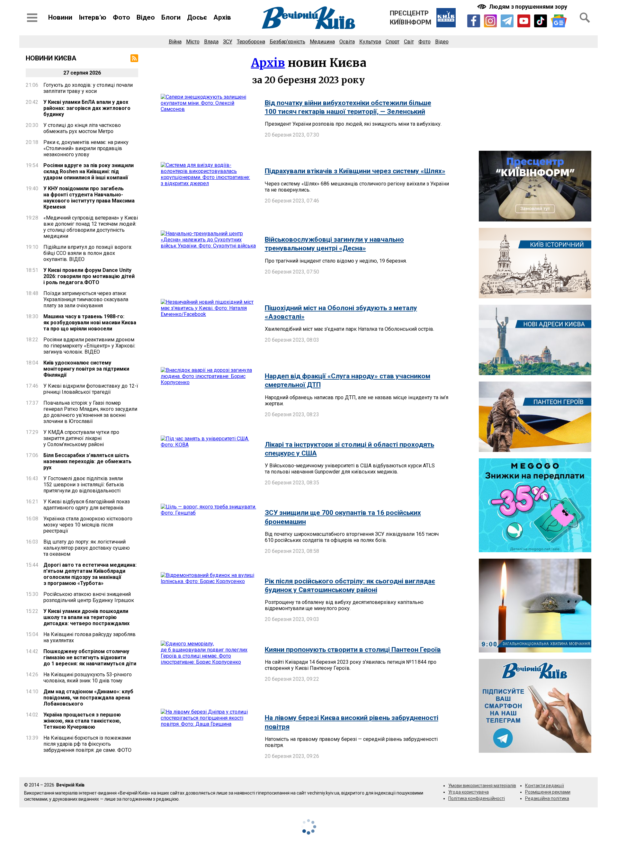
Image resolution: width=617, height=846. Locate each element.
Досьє (197, 17)
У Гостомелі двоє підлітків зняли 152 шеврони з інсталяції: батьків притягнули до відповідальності (83, 484)
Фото (121, 17)
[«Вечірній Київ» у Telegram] (507, 20)
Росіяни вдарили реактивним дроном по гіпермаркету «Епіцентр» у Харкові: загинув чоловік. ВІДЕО (89, 346)
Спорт (392, 42)
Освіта (347, 42)
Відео (146, 17)
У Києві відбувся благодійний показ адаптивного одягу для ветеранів (86, 505)
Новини (60, 17)
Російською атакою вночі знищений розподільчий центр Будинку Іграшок (88, 597)
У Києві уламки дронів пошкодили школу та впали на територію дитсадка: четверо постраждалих (86, 617)
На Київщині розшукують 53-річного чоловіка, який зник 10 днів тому (87, 677)
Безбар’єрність (287, 42)
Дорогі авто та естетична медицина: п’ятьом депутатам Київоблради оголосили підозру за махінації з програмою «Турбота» (90, 574)
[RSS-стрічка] (134, 58)
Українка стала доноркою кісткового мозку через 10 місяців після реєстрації (87, 525)
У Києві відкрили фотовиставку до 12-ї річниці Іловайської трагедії (90, 389)
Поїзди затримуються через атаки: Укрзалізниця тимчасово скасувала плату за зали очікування (85, 299)
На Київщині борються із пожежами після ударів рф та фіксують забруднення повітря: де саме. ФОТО (87, 744)
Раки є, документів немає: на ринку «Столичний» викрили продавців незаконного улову (86, 148)
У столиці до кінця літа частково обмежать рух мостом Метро (82, 128)
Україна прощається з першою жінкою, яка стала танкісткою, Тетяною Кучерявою (82, 721)
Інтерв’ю (92, 17)
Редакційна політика (547, 798)
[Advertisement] (535, 99)
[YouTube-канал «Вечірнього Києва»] (523, 20)
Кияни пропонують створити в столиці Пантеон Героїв (353, 649)
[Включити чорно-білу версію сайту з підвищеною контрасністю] (523, 7)
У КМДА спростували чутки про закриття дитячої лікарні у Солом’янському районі (81, 438)
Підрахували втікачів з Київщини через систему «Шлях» (355, 171)
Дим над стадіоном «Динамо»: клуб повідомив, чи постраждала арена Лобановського (88, 697)
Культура (370, 42)
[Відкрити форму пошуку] (584, 17)
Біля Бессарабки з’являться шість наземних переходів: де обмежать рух (87, 461)
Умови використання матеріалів (482, 785)
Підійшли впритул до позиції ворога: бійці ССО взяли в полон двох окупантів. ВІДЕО (87, 253)
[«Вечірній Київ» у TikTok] (540, 20)
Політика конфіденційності (476, 798)
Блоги (171, 17)
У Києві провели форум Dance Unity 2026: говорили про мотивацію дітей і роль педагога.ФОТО (89, 276)
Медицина (322, 42)
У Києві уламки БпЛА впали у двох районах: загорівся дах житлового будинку (86, 108)
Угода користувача (468, 792)
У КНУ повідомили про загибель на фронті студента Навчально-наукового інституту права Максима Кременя (89, 197)
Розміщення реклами (547, 792)
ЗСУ (227, 42)
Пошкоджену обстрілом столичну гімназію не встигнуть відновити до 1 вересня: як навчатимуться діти (89, 657)
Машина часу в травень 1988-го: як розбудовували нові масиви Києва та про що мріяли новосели (89, 322)
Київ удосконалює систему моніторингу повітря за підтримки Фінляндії (86, 369)
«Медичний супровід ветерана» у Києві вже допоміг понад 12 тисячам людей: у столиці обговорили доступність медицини (90, 227)
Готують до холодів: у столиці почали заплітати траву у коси (88, 88)
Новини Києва (51, 58)
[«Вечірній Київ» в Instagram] (490, 20)
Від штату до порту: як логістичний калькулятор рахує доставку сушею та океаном (86, 548)
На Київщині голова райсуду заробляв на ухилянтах (89, 637)
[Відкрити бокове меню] (32, 17)
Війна (175, 42)
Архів (222, 17)
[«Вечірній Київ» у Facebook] (473, 20)
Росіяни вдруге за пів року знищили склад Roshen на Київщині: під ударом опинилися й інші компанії (88, 171)
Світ (409, 42)
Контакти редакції (544, 785)
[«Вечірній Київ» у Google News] (559, 21)
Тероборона (251, 42)
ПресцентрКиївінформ (410, 17)
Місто (193, 42)
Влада (211, 42)
